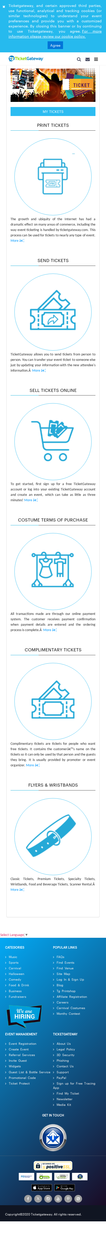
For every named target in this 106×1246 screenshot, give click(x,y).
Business (15, 992)
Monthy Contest (68, 1015)
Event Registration (22, 1045)
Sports (14, 964)
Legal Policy (66, 1051)
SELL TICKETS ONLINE (53, 392)
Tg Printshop (66, 992)
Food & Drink (19, 986)
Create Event (19, 1051)
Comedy (15, 981)
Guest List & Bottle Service (29, 1073)
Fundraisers (17, 998)
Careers (62, 1004)
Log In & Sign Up (70, 981)
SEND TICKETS (53, 262)
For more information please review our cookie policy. (55, 33)
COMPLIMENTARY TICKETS (53, 651)
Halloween (16, 975)
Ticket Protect (19, 1085)
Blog (60, 986)
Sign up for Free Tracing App (74, 1087)
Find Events (65, 964)
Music (13, 958)
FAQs (60, 958)
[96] (26, 58)
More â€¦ (18, 243)
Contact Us (65, 1068)
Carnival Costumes (71, 1009)
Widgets (15, 1068)
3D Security (65, 1056)
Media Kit (64, 1106)
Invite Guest (18, 1062)
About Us (64, 1045)
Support (63, 1073)
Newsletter (65, 1100)
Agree (55, 45)
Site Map (63, 975)
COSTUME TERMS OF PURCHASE (53, 521)
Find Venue (65, 970)
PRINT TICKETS (53, 126)
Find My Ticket (68, 1095)
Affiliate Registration (72, 998)
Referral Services (22, 1056)
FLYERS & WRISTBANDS (53, 786)
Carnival (15, 970)
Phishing (63, 1062)
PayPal (61, 1079)
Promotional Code (22, 1079)
